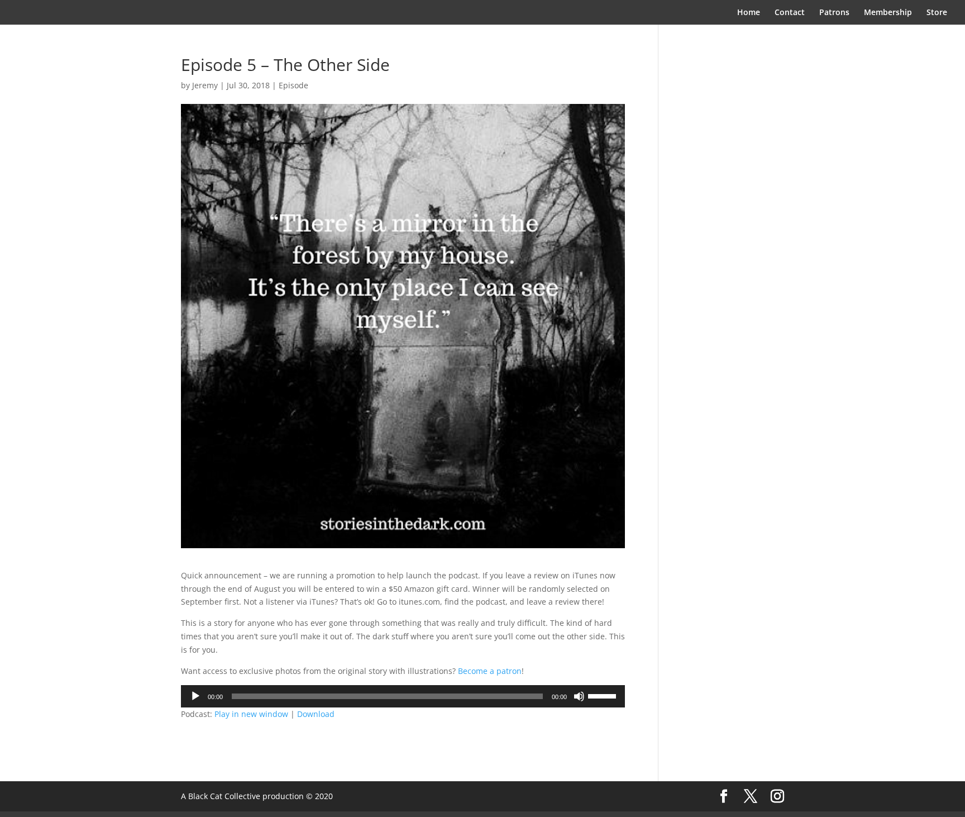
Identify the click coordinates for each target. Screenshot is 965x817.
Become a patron (490, 671)
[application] (403, 696)
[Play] (195, 696)
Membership (888, 12)
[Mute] (579, 696)
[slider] (603, 695)
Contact (790, 12)
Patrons (834, 12)
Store (936, 12)
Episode (293, 85)
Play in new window (251, 714)
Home (748, 12)
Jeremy (205, 85)
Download (316, 714)
